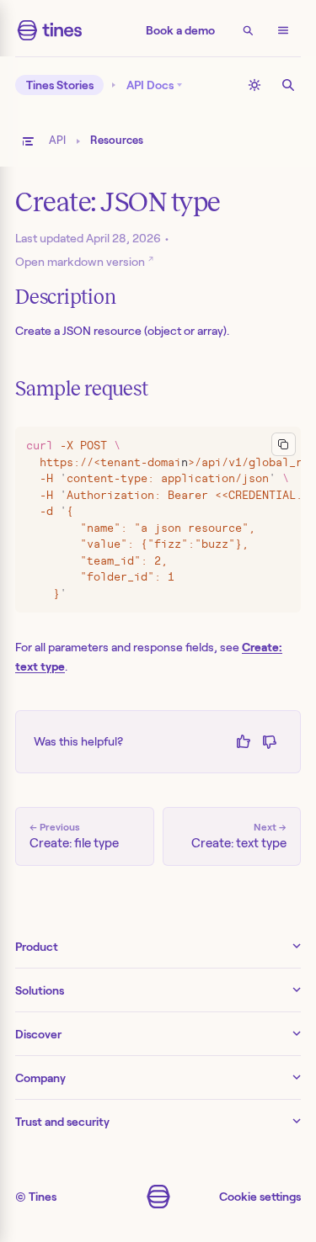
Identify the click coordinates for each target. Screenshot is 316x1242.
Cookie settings (260, 1196)
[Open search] (248, 30)
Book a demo (180, 30)
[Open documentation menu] (27, 141)
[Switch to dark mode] (254, 85)
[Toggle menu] (283, 30)
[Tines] (50, 30)
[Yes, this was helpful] (243, 742)
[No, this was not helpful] (269, 742)
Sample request (81, 389)
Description (65, 297)
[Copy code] (283, 445)
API (57, 140)
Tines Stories (60, 85)
